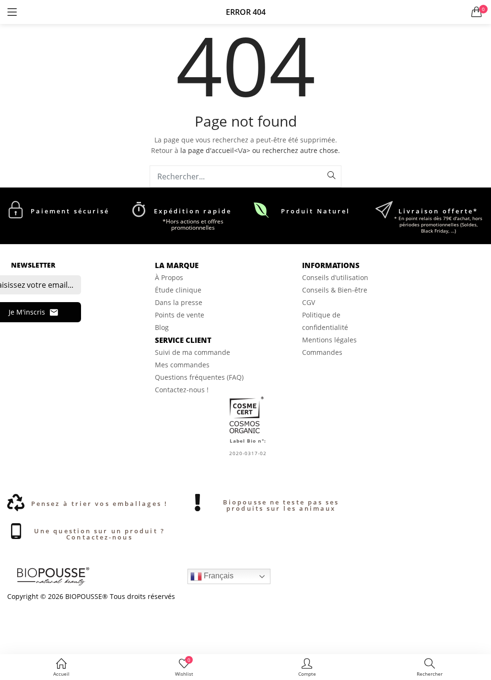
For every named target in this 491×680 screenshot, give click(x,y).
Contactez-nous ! (182, 389)
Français (218, 576)
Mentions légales (329, 339)
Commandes (322, 352)
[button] (476, 12)
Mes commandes (182, 364)
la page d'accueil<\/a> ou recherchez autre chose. (260, 150)
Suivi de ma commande (192, 352)
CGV (308, 302)
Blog (162, 327)
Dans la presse (178, 302)
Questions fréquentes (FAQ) (199, 377)
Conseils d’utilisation (335, 277)
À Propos (169, 277)
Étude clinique (178, 289)
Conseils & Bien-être (334, 289)
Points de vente (179, 314)
